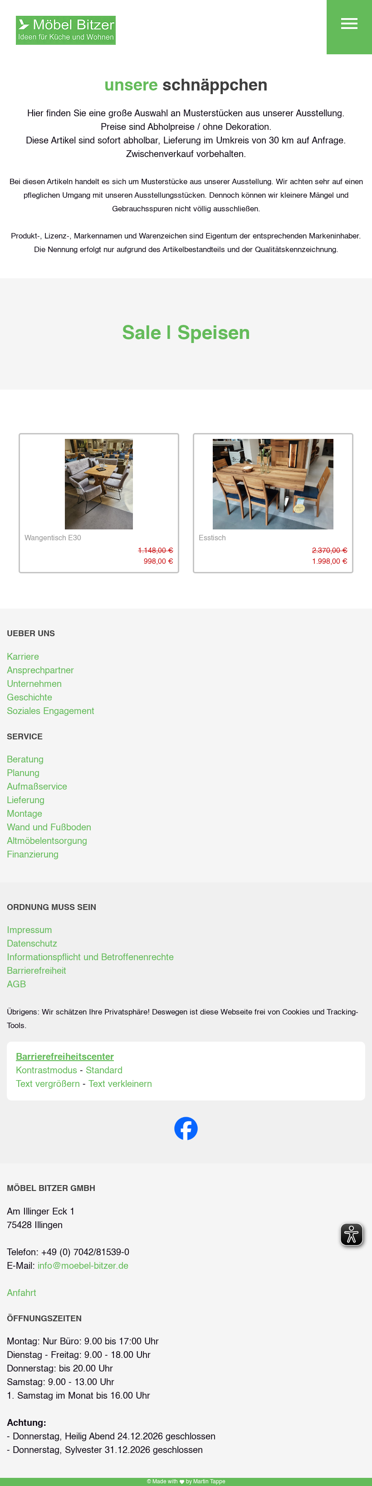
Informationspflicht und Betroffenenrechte (90, 957)
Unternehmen (34, 684)
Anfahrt (21, 1293)
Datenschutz (32, 944)
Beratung (25, 760)
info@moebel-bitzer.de (83, 1266)
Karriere (23, 657)
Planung (23, 773)
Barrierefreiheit (36, 971)
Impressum (29, 930)
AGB (16, 985)
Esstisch (212, 538)
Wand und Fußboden (49, 828)
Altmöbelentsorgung (47, 841)
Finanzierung (33, 855)
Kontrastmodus (46, 1071)
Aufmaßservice (37, 787)
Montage (24, 814)
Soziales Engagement (50, 711)
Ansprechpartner (40, 671)
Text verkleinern (120, 1084)
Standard (104, 1071)
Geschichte (29, 698)
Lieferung (25, 800)
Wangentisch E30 (52, 538)
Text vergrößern (48, 1084)
